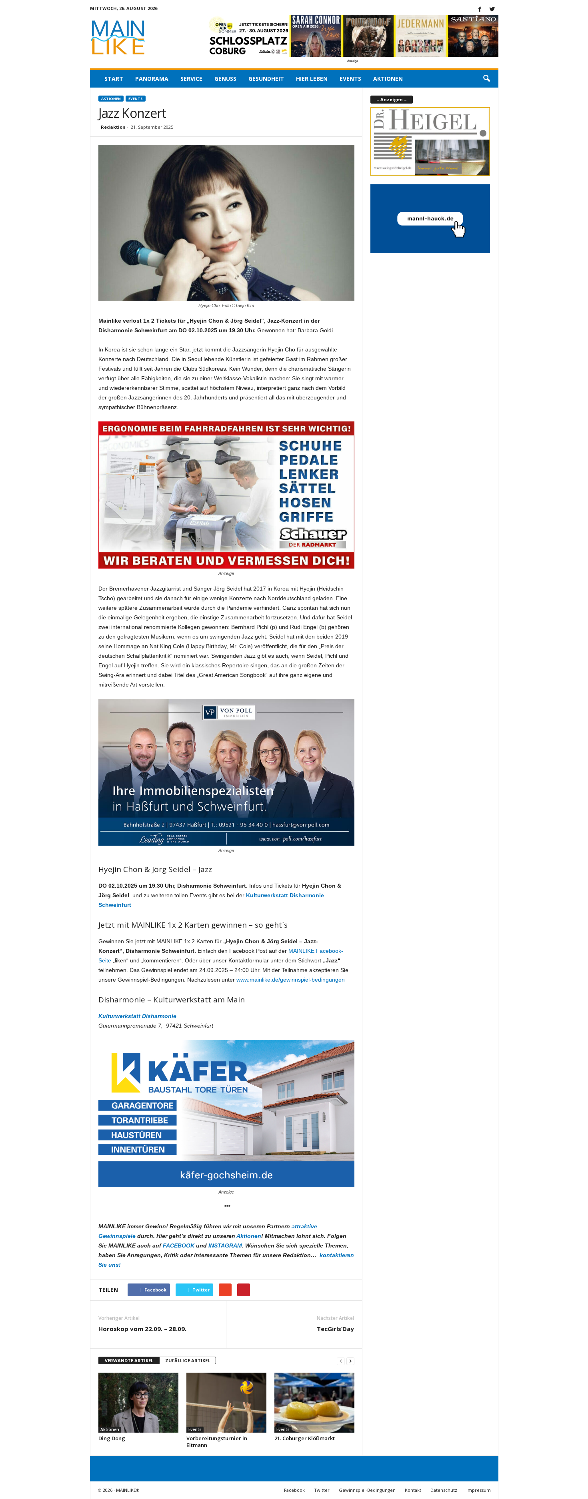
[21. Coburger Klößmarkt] (314, 1403)
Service (191, 78)
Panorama (151, 78)
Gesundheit (266, 78)
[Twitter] (492, 10)
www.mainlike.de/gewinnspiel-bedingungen (290, 979)
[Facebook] (480, 10)
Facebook (294, 1490)
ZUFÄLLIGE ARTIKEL (187, 1360)
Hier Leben (312, 78)
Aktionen (388, 78)
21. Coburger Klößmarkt (304, 1438)
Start (113, 78)
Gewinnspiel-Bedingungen (367, 1490)
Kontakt (413, 1490)
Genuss (225, 78)
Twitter (322, 1490)
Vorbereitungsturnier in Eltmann (216, 1442)
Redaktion (113, 127)
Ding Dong (111, 1438)
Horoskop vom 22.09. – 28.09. (142, 1329)
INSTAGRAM (225, 1245)
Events (350, 78)
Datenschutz (443, 1490)
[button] (486, 79)
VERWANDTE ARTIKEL (129, 1360)
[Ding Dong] (138, 1403)
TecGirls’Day (335, 1329)
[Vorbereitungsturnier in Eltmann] (226, 1403)
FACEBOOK (178, 1245)
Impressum (478, 1490)
